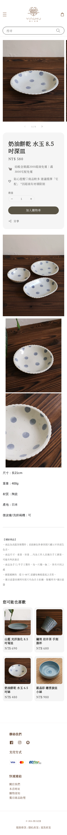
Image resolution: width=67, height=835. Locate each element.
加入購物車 (33, 210)
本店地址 (14, 789)
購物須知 (14, 793)
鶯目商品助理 (17, 797)
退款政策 (46, 827)
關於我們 (14, 784)
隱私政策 (33, 827)
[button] (5, 14)
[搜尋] (58, 30)
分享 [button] (16, 221)
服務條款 (21, 827)
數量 (10, 192)
